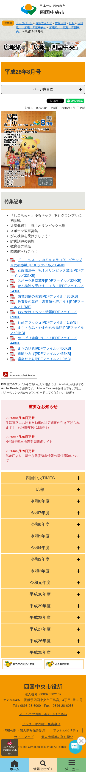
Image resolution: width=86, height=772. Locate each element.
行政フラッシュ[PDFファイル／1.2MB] (48, 322)
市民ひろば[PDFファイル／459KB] (44, 354)
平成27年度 (40, 629)
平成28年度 (40, 617)
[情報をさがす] (43, 765)
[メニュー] (71, 765)
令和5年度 (40, 536)
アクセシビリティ (66, 730)
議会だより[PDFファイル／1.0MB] (44, 359)
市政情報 (60, 23)
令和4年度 (40, 547)
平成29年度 (40, 606)
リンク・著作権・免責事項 (41, 724)
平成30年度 (40, 594)
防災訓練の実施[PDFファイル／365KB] (48, 296)
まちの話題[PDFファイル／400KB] (44, 348)
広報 (72, 23)
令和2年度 (40, 571)
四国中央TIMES (40, 478)
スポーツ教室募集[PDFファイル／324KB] (49, 281)
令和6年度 (40, 524)
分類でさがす (44, 23)
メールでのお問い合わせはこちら (43, 714)
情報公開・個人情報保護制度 (24, 730)
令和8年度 (40, 501)
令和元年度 (40, 582)
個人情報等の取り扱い (57, 737)
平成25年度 (40, 652)
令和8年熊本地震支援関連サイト (29, 441)
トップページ (24, 23)
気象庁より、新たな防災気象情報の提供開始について (43, 458)
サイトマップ (23, 737)
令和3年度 (40, 559)
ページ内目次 (43, 89)
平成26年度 (40, 641)
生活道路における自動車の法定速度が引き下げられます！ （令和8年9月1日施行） (43, 425)
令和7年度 (40, 512)
